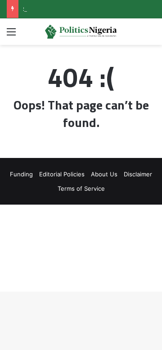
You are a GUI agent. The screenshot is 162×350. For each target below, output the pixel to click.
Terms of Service (81, 188)
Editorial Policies (62, 174)
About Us (104, 174)
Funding (21, 174)
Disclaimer (138, 174)
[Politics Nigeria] (81, 32)
